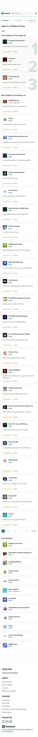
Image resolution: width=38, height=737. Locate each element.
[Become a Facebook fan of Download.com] (3, 721)
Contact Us (5, 688)
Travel (25, 20)
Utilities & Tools (32, 20)
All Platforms (5, 20)
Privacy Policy (6, 700)
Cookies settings (6, 712)
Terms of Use (5, 703)
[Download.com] (5, 13)
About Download (6, 682)
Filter (3, 31)
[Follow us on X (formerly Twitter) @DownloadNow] (7, 721)
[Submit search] (12, 13)
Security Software (18, 20)
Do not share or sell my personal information (14, 709)
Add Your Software (7, 685)
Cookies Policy (6, 706)
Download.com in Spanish (9, 691)
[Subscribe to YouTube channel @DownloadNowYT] (10, 721)
